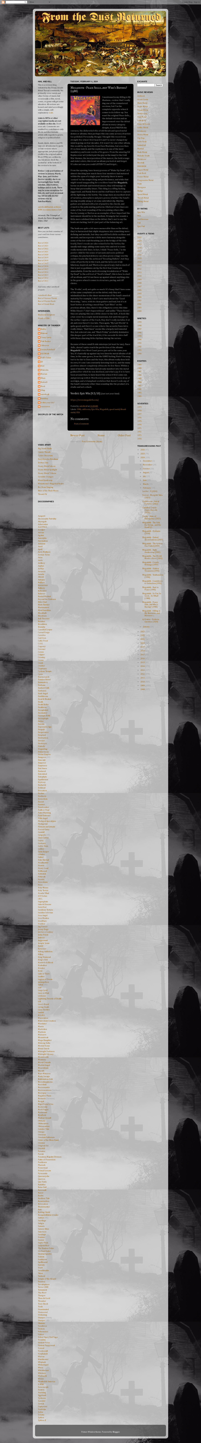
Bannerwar (43, 585)
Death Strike (43, 705)
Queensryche (43, 1176)
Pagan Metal (142, 170)
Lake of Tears (44, 974)
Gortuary (42, 843)
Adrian (41, 533)
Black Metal (142, 103)
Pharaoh (41, 1165)
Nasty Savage (44, 1076)
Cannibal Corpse (45, 630)
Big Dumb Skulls (45, 449)
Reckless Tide (44, 1198)
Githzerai (45, 346)
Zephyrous (42, 1407)
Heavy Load (43, 868)
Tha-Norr (42, 1293)
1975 (139, 421)
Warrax (41, 1357)
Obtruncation (43, 1126)
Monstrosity (43, 1057)
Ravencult (42, 1190)
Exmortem (42, 799)
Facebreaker (43, 807)
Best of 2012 (43, 278)
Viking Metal (142, 201)
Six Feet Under (44, 1251)
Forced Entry (43, 830)
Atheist (41, 577)
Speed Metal (142, 194)
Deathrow (42, 707)
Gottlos (41, 849)
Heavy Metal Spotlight (47, 470)
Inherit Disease (44, 904)
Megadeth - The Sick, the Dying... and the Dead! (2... (151, 525)
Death (40, 702)
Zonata (41, 1415)
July (144, 476)
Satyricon (42, 1232)
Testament (42, 1290)
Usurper (41, 1318)
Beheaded (42, 591)
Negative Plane (44, 1096)
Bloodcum (42, 616)
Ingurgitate (43, 902)
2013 (139, 265)
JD (42, 362)
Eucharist (42, 785)
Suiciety (41, 1265)
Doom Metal (142, 110)
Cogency (42, 646)
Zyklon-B (42, 1420)
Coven (41, 652)
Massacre (42, 1035)
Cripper (41, 655)
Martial (140, 149)
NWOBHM (141, 166)
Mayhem (42, 1032)
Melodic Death (143, 156)
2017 (139, 251)
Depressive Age (45, 727)
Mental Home (44, 1046)
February (147, 488)
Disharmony (43, 752)
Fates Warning (44, 813)
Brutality (41, 627)
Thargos (41, 1296)
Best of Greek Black (46, 304)
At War (41, 569)
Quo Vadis (42, 1182)
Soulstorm (42, 1260)
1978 (139, 411)
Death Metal (142, 107)
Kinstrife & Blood (45, 963)
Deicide (41, 724)
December (147, 461)
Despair (41, 730)
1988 (139, 368)
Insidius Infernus (45, 913)
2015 (139, 258)
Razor (40, 1193)
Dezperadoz (43, 732)
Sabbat (41, 1218)
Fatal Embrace (44, 816)
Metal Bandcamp (45, 480)
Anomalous (43, 541)
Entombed (42, 774)
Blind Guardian (44, 610)
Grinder (41, 855)
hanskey (44, 399)
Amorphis (42, 538)
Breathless (42, 624)
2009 (139, 280)
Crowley (41, 657)
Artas (40, 558)
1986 (79, 409)
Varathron (42, 1326)
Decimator (42, 713)
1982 (139, 389)
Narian (44, 374)
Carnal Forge (44, 632)
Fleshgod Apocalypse (47, 821)
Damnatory (43, 682)
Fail (139, 223)
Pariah (41, 1154)
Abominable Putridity (47, 519)
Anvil (40, 547)
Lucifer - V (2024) (149, 491)
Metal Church (43, 1049)
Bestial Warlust (44, 596)
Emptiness (42, 766)
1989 (139, 365)
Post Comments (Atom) (92, 442)
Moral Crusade (44, 1062)
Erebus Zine (43, 463)
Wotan (41, 1379)
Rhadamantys (44, 1207)
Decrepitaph (43, 719)
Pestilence (42, 1162)
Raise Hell (42, 1187)
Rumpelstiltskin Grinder (48, 1215)
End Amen (42, 768)
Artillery (41, 563)
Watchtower (43, 1359)
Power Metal (142, 177)
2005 (139, 294)
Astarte (41, 574)
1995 (139, 336)
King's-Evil (43, 960)
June (145, 480)
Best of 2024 (43, 242)
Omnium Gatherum (46, 1137)
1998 (139, 326)
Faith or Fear (43, 810)
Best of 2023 (43, 245)
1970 (139, 439)
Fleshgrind (42, 824)
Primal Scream (44, 1171)
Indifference (142, 219)
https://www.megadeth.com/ (84, 400)
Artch (40, 560)
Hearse (41, 866)
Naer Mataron (44, 1074)
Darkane (41, 685)
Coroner (41, 649)
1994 (139, 340)
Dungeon (42, 757)
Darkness (42, 691)
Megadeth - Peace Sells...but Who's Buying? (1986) (150, 604)
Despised (42, 735)
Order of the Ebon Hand (48, 1140)
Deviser (41, 741)
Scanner (41, 1237)
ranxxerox (45, 407)
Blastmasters (43, 608)
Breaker (41, 621)
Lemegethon (43, 982)
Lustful (41, 1013)
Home (101, 435)
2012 (139, 269)
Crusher (41, 666)
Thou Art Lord (44, 1298)
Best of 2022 (43, 248)
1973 (139, 428)
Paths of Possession (46, 1160)
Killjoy (40, 954)
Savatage (42, 1235)
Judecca (41, 938)
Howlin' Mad (43, 893)
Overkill (41, 1149)
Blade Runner (44, 605)
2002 (139, 304)
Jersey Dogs (43, 929)
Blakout (44, 333)
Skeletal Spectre (45, 1254)
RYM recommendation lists (50, 210)
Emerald (41, 760)
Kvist (40, 971)
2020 (139, 241)
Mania (41, 1026)
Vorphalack (43, 1354)
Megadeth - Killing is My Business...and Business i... (151, 613)
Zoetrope (42, 1409)
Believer (41, 594)
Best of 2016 (43, 266)
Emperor (42, 763)
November (148, 465)
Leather (41, 977)
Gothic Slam (43, 846)
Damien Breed (44, 680)
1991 (139, 350)
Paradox (41, 1151)
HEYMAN (45, 354)
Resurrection (43, 1201)
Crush (40, 663)
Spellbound (42, 1262)
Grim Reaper (43, 852)
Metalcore (141, 159)
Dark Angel (43, 694)
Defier (41, 721)
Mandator (42, 1024)
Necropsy (42, 1093)
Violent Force (44, 1343)
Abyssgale (42, 522)
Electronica (142, 114)
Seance (41, 1240)
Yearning (42, 1393)
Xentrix (41, 1390)
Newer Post (77, 435)
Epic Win (95, 409)
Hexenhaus (43, 882)
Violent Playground (46, 1345)
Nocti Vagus (43, 1110)
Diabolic (41, 746)
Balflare (41, 583)
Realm (40, 1196)
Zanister (41, 1401)
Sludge (140, 191)
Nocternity (42, 1107)
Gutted (40, 857)
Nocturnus (42, 1112)
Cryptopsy (42, 669)
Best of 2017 (43, 263)
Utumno (41, 1323)
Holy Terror (43, 891)
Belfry (43, 329)
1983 (139, 386)
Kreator (41, 968)
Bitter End (42, 602)
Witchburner (43, 1370)
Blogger (116, 1432)
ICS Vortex (42, 896)
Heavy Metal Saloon (46, 466)
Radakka (41, 1185)
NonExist (42, 1115)
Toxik (40, 1307)
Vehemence (43, 1332)
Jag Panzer (43, 927)
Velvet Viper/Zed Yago (48, 1337)
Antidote (41, 544)
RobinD (44, 382)
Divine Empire (44, 755)
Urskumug (42, 1315)
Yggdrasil (42, 1395)
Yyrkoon (42, 1398)
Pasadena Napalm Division (49, 1157)
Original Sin (43, 1146)
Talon (40, 1273)
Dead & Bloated (44, 699)
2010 (139, 276)
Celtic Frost (43, 641)
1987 (139, 372)
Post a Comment (81, 424)
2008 (139, 283)
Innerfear (42, 907)
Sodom (41, 1257)
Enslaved (42, 771)
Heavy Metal (142, 135)
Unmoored (43, 1312)
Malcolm (44, 370)
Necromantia (44, 1087)
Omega (41, 1132)
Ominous (42, 1135)
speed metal (114, 409)
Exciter (41, 793)
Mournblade (43, 1068)
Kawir (40, 946)
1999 (139, 322)
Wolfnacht (42, 1376)
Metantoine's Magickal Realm (51, 484)
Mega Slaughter (45, 1040)
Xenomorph (43, 1387)
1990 (139, 354)
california (86, 409)
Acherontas (43, 524)
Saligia (41, 1223)
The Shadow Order (46, 1248)
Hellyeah (41, 877)
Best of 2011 (43, 280)
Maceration (43, 1018)
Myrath (41, 1071)
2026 (143, 450)
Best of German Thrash (47, 298)
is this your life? (48, 403)
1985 (139, 379)
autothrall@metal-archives (49, 207)
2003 (139, 301)
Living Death (43, 1007)
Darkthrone (43, 696)
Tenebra (41, 1282)
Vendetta (42, 1340)
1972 (139, 432)
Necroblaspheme (45, 1082)
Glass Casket (43, 838)
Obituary (41, 1121)
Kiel (42, 366)
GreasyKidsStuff (48, 350)
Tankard (41, 1276)
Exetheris (42, 796)
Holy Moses (43, 888)
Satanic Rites (43, 1229)
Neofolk (140, 163)
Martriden (42, 1029)
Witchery (42, 1373)
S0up (43, 390)
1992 (139, 347)
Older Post (124, 435)
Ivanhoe (41, 924)
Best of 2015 (43, 269)
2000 (139, 311)
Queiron (41, 1179)
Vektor (41, 1334)
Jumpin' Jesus (43, 943)
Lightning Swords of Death (49, 999)
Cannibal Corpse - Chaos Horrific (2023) (150, 510)
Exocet (41, 802)
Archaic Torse (44, 555)
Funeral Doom (143, 124)
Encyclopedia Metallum (48, 459)
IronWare (42, 921)
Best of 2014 (43, 272)
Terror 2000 (43, 1287)
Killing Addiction (45, 952)
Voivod (41, 1348)
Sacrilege (42, 1221)
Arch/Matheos (44, 552)
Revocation (43, 1204)
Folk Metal (141, 117)
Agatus (41, 535)
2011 (139, 273)
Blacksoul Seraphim (46, 315)
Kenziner (42, 949)
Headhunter (43, 863)
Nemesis (42, 1099)
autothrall (45, 394)
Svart (40, 1268)
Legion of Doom (45, 979)
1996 (139, 333)
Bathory (41, 588)
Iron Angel (42, 915)
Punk (139, 184)
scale (51, 113)
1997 (139, 329)
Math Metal (142, 152)
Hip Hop (140, 138)
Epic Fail (141, 226)
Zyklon (41, 1418)
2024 (143, 458)
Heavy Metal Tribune (47, 473)
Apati (40, 549)
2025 (143, 454)
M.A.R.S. (41, 1015)
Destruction (43, 738)
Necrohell (42, 1085)
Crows (41, 660)
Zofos (40, 1412)
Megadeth (104, 409)
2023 (143, 632)
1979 (139, 407)
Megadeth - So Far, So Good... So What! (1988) (151, 596)
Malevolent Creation (47, 1021)
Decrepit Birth (44, 716)
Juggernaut (43, 940)
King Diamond (44, 957)
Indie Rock (142, 142)
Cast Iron (42, 638)
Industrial (141, 145)
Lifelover (42, 996)
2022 (143, 635)
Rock (43, 386)
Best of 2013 (43, 275)
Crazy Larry (46, 337)
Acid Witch (42, 527)
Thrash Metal (143, 198)
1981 (139, 393)
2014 (139, 262)
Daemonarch (43, 677)
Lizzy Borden (44, 1010)
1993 (139, 343)
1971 (139, 435)
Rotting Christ (44, 1212)
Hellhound (42, 871)
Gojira (40, 841)
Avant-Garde (142, 100)
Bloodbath (42, 613)
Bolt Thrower (43, 619)
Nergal (41, 1101)
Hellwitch (42, 874)
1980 (139, 396)
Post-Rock (141, 173)
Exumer (41, 805)
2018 (139, 248)
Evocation (42, 791)
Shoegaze (141, 187)
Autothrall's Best (45, 295)
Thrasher (42, 1301)
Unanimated (43, 1309)
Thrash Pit (42, 494)
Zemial (41, 1404)
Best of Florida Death (46, 301)
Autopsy (41, 580)
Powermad (43, 1168)
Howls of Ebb (43, 318)
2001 (139, 308)
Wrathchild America (46, 1382)
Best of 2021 (43, 251)
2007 (139, 287)
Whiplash (42, 1362)
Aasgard (41, 516)
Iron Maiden (43, 918)
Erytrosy (42, 782)
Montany (42, 1060)
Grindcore (141, 131)
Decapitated (43, 710)
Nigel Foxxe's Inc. (46, 1104)
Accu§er (41, 530)
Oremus (41, 1143)
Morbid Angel (44, 1065)
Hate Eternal (43, 860)
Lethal (40, 985)
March (146, 484)
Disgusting (42, 749)
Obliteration (43, 1124)
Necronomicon (44, 1090)
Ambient (141, 96)
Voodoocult (43, 1351)
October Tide (43, 1129)
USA (78, 412)
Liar (39, 988)
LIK (39, 1002)
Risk (40, 1210)
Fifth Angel (43, 818)
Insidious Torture (45, 910)
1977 (139, 414)
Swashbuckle (43, 1271)
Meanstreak (43, 1038)
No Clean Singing (45, 487)
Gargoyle (42, 835)
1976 (139, 418)
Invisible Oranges (45, 477)
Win (139, 216)
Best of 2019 (43, 257)
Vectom (41, 1329)
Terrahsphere (44, 1285)
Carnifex (42, 635)
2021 (139, 237)
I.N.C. (40, 899)
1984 (139, 382)
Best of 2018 (43, 260)
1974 (139, 425)
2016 (139, 255)
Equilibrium (43, 780)
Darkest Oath (43, 688)
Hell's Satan (46, 358)
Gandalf (41, 832)
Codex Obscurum (45, 456)
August (146, 473)
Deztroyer (42, 744)
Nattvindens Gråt (45, 1079)
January (146, 627)
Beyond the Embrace (47, 599)
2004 (139, 297)
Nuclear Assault (44, 1118)
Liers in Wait (43, 993)
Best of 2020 (43, 254)
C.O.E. (40, 644)
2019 (139, 244)
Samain (41, 1226)
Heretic (41, 879)
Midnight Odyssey (46, 1054)
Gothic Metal (142, 128)
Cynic (40, 674)
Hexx (40, 885)
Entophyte (42, 777)
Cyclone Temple (45, 671)
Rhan (43, 378)
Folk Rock (141, 121)
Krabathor (42, 965)
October (146, 469)
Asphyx (41, 566)
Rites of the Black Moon (48, 491)
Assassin (41, 572)
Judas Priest (43, 935)
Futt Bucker (46, 341)
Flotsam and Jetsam (46, 827)
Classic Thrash (44, 452)
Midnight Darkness (46, 1051)
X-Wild (41, 1384)
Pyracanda (42, 1173)
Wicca (40, 1368)
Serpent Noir (43, 1246)
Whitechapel (43, 1365)
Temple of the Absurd (47, 1279)
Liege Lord (42, 990)
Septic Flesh (43, 1243)
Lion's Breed (43, 1004)
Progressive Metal (145, 180)
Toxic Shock (43, 1304)
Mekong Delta (44, 1043)
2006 (139, 290)
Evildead (41, 788)
